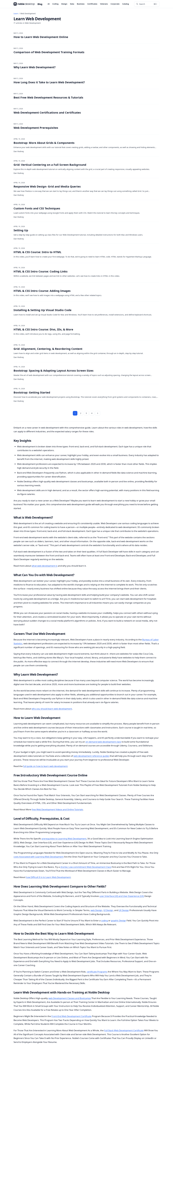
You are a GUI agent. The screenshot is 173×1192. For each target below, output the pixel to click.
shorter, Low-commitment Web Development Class (85, 866)
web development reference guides (91, 755)
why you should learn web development (52, 708)
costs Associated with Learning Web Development (39, 856)
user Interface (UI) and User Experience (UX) (122, 896)
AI (49, 4)
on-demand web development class (103, 741)
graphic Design (118, 920)
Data (72, 4)
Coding (55, 4)
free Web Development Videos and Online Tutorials (57, 809)
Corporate (115, 4)
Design (64, 4)
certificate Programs (97, 971)
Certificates (92, 4)
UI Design (108, 910)
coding (104, 920)
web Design (96, 910)
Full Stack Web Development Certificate (124, 1030)
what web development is (44, 565)
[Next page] (97, 413)
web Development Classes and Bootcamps (69, 998)
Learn (16, 13)
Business (80, 4)
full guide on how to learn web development (45, 766)
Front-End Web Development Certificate (71, 1016)
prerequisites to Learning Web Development (64, 838)
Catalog (125, 4)
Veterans (104, 4)
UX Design (124, 910)
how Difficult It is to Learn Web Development (48, 877)
